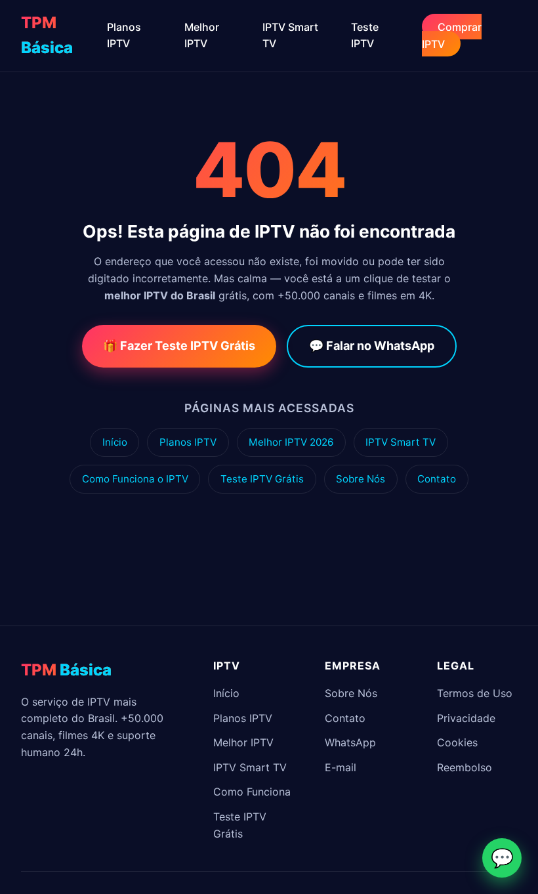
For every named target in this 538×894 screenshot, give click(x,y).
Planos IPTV (188, 442)
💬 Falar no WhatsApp (371, 345)
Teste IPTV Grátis (262, 479)
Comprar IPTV (452, 35)
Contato (436, 479)
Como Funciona (252, 791)
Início (114, 442)
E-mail (340, 767)
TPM (47, 35)
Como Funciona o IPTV (135, 479)
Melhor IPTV (243, 742)
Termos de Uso (474, 693)
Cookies (457, 742)
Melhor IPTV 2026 (291, 442)
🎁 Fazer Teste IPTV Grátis (179, 345)
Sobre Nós (360, 479)
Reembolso (464, 767)
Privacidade (466, 718)
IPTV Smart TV (400, 442)
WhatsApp (350, 742)
